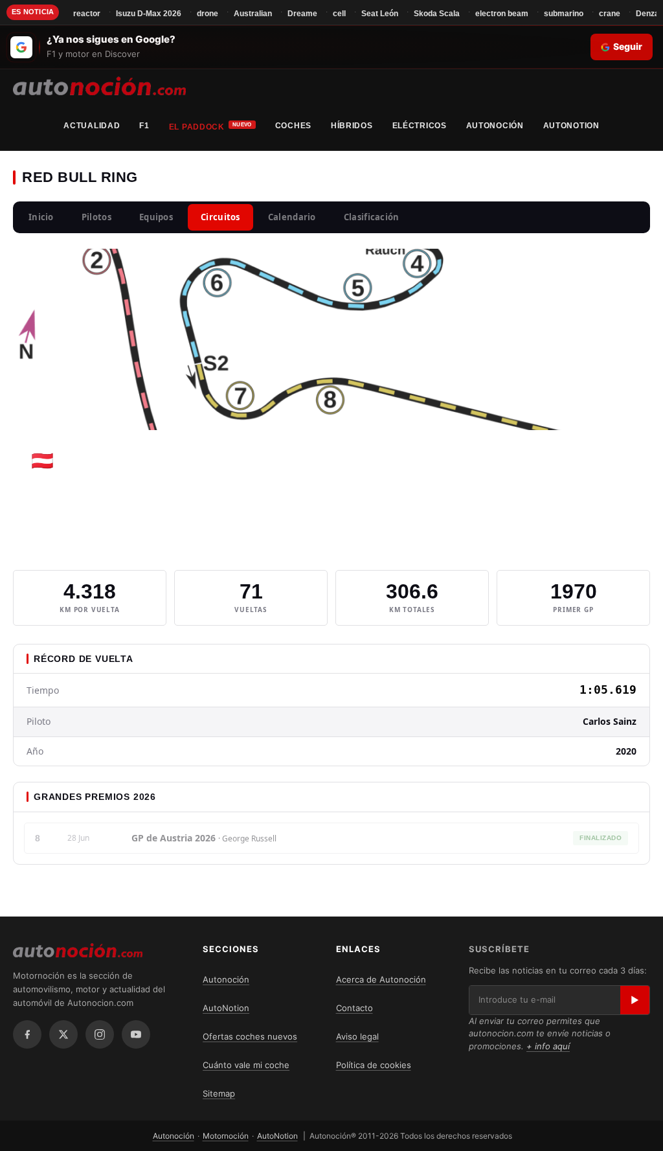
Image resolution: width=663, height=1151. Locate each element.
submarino (563, 13)
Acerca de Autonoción (381, 979)
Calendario (292, 217)
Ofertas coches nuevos (250, 1036)
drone (207, 13)
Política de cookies (373, 1065)
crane (609, 13)
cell (339, 13)
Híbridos (352, 125)
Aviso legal (357, 1036)
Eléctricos (419, 125)
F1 (144, 125)
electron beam (501, 13)
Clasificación (371, 217)
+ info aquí (548, 1046)
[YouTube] (136, 1034)
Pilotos (96, 217)
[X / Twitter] (63, 1034)
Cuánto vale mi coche (246, 1065)
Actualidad (91, 125)
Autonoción (495, 125)
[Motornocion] (99, 85)
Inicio (41, 217)
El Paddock (197, 126)
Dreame (302, 13)
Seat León (379, 13)
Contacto (354, 1008)
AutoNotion (571, 125)
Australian (253, 13)
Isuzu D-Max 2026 (148, 13)
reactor (86, 13)
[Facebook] (27, 1034)
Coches (293, 125)
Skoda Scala (437, 13)
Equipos (156, 217)
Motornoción (226, 1136)
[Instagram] (99, 1034)
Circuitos (220, 217)
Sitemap (219, 1093)
